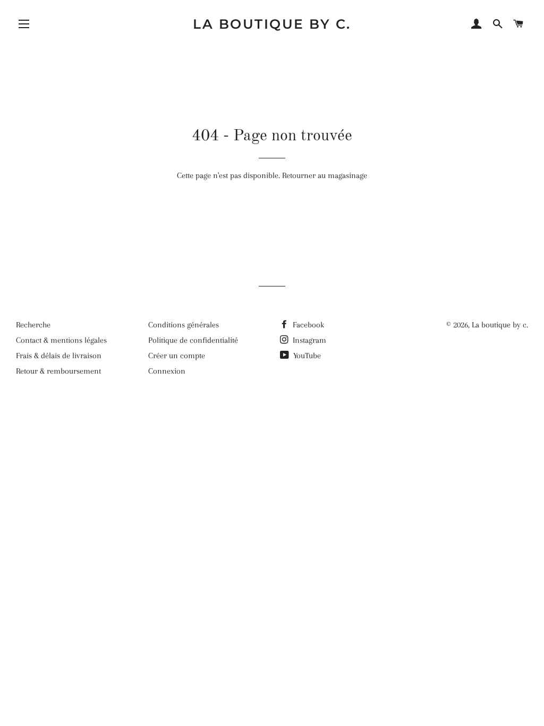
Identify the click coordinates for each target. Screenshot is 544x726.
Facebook (307, 325)
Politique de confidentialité (193, 340)
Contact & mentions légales (61, 340)
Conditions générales (183, 325)
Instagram (308, 340)
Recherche (33, 325)
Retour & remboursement (58, 371)
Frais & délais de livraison (58, 355)
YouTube (306, 355)
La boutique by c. (272, 24)
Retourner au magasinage (324, 175)
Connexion (166, 371)
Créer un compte (176, 355)
